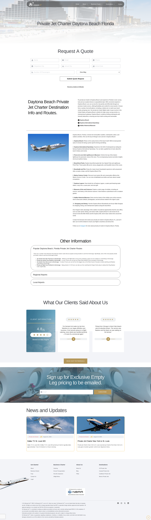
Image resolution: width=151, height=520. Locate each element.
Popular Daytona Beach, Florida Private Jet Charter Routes (57, 248)
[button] (75, 248)
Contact (120, 4)
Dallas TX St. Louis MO (36, 441)
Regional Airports (40, 275)
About (84, 4)
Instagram (83, 226)
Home (77, 4)
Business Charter (96, 4)
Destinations (109, 4)
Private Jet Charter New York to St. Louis (93, 441)
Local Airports (38, 282)
